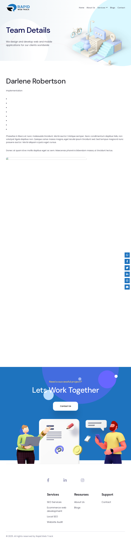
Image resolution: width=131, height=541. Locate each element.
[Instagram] (82, 480)
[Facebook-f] (48, 480)
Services (101, 7)
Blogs (112, 7)
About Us (90, 7)
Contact (121, 7)
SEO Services (54, 502)
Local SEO (52, 516)
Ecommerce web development (56, 509)
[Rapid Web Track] (18, 8)
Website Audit (55, 522)
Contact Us (65, 406)
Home (81, 7)
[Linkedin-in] (65, 480)
